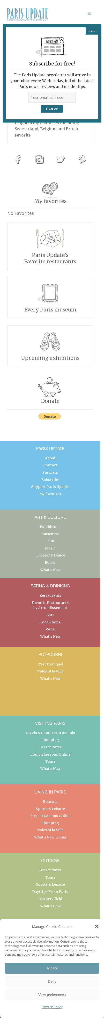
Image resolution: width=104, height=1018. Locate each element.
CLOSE (92, 31)
